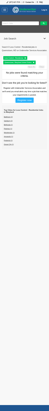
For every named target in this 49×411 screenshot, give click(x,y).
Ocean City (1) (9, 144)
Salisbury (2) (8, 121)
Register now (24, 100)
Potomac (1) (8, 129)
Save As (31, 67)
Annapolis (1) (8, 137)
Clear (41, 67)
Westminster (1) (9, 133)
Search (43, 23)
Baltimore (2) (8, 117)
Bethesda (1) (8, 125)
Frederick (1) (8, 140)
